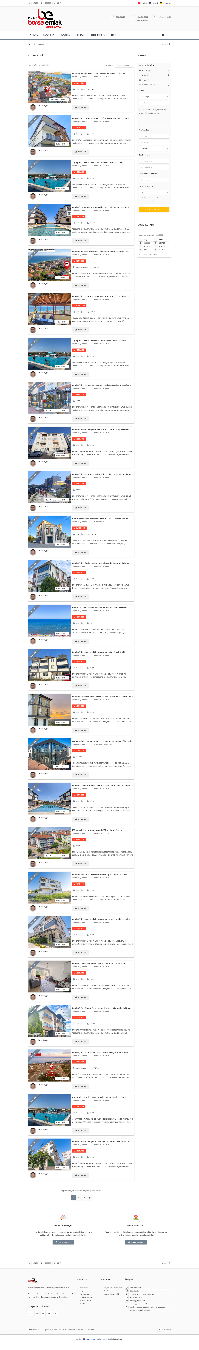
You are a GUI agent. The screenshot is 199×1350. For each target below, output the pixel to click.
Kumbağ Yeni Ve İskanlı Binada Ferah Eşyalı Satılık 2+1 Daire (99, 874)
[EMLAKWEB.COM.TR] (89, 1339)
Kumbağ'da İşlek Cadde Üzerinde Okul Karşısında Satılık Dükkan (101, 385)
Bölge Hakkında (98, 35)
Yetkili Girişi (166, 1330)
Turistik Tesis (148, 85)
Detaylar (82, 107)
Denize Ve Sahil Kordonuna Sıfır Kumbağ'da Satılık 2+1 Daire (99, 607)
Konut (146, 70)
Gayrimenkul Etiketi (147, 186)
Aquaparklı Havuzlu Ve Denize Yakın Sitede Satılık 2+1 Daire (99, 340)
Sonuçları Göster (155, 210)
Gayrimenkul (48, 35)
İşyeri (145, 80)
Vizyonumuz (84, 1294)
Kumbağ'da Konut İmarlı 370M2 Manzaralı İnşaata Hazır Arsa (100, 1052)
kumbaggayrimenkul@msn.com (142, 1304)
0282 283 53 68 (121, 17)
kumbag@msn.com (137, 1301)
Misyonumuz (84, 1291)
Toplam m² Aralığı (146, 155)
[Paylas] (169, 44)
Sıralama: (109, 65)
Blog (113, 35)
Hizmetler (80, 35)
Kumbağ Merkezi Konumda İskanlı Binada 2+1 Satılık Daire (98, 963)
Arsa (145, 75)
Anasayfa (34, 35)
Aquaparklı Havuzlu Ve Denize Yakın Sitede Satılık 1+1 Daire (99, 1097)
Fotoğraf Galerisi (86, 1297)
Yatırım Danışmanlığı (111, 1294)
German (167, 3)
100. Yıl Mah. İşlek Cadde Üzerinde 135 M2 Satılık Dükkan (97, 830)
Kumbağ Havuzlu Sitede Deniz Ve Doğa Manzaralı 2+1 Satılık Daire (102, 696)
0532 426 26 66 (142, 20)
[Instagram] (37, 1313)
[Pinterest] (55, 1313)
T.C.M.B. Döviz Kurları (149, 254)
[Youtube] (49, 1313)
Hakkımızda (84, 1288)
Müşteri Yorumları (86, 1300)
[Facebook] (30, 1313)
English (155, 3)
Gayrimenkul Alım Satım (113, 1288)
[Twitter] (43, 1313)
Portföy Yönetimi (110, 1291)
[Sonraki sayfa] (89, 1197)
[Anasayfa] (29, 44)
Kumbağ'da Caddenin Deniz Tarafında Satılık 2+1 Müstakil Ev (100, 73)
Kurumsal (65, 35)
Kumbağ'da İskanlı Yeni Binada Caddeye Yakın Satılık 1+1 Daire (101, 919)
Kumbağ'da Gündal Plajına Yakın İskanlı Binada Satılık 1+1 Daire (101, 563)
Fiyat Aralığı (144, 130)
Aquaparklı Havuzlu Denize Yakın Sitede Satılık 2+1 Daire (98, 162)
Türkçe (144, 3)
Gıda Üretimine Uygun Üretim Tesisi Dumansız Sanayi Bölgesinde (102, 741)
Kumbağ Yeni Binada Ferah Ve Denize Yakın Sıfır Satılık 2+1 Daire (101, 1008)
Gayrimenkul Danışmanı (149, 173)
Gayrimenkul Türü (146, 65)
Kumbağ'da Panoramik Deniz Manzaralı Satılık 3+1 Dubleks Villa (101, 296)
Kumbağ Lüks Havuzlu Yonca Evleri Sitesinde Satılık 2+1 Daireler (101, 207)
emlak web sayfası (104, 1339)
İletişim (164, 35)
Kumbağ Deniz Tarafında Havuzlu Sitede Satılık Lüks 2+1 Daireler (101, 785)
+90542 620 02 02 (164, 17)
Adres (141, 90)
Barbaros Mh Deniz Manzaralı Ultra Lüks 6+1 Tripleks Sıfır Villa (100, 518)
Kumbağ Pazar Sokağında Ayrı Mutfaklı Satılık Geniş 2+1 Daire (100, 429)
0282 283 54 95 (135, 1291)
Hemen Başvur (64, 1242)
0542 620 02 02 (142, 17)
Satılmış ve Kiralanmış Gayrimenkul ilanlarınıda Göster (153, 199)
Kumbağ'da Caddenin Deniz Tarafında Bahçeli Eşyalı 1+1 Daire (100, 118)
